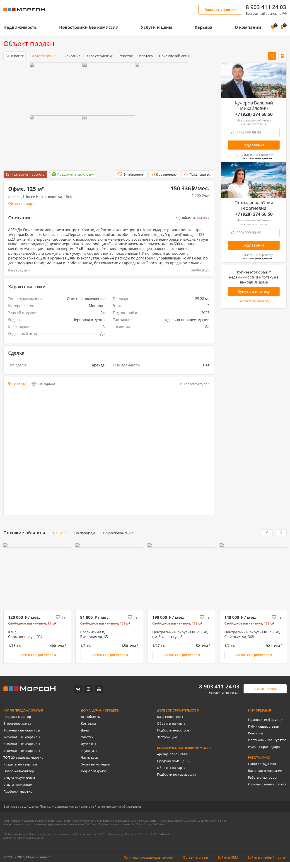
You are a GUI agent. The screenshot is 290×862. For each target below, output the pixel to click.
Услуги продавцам (17, 784)
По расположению (118, 533)
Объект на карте (21, 203)
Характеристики (100, 56)
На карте (19, 384)
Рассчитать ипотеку (253, 301)
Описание (72, 56)
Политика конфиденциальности (148, 857)
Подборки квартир (17, 791)
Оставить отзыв (195, 857)
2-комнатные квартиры (21, 737)
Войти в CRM (228, 857)
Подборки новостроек (174, 730)
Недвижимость (20, 27)
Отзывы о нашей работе (267, 784)
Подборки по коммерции (176, 774)
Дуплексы (88, 744)
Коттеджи (88, 723)
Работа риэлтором (262, 777)
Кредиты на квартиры (20, 764)
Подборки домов (93, 771)
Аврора (14, 197)
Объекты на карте (171, 723)
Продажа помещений (174, 761)
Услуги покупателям (19, 778)
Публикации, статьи (263, 726)
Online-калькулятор (18, 771)
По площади (84, 533)
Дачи (85, 730)
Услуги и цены (156, 27)
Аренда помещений (172, 754)
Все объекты (91, 716)
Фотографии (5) (44, 56)
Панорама (46, 384)
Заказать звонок (220, 9)
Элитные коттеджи (95, 764)
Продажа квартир (17, 716)
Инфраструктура (193, 384)
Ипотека (146, 56)
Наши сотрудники (262, 763)
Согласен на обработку (257, 156)
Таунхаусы (89, 750)
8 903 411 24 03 (266, 7)
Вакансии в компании (265, 770)
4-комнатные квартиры (21, 750)
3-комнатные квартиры (21, 744)
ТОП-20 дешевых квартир (23, 757)
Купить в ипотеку (254, 291)
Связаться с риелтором (37, 655)
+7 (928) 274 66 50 (254, 114)
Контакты (255, 733)
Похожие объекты (174, 56)
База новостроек (170, 716)
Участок (126, 56)
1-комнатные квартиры (21, 730)
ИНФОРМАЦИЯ (260, 710)
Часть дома (90, 757)
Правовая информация (266, 719)
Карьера (203, 27)
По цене (59, 533)
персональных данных (257, 158)
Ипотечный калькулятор (267, 740)
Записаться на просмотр (25, 174)
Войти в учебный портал (267, 857)
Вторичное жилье (17, 723)
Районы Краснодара (264, 746)
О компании (248, 27)
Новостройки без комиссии (88, 27)
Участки (87, 737)
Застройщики (167, 737)
